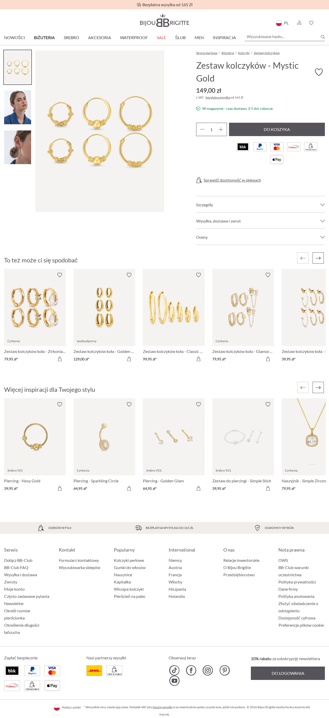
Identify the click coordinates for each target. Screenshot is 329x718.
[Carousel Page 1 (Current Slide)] (17, 67)
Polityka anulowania (296, 596)
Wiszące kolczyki (129, 589)
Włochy (175, 581)
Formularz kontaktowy (79, 560)
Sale (161, 37)
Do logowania (288, 673)
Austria (175, 567)
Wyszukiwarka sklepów (79, 567)
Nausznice (123, 574)
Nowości (14, 37)
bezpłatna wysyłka (218, 97)
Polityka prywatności (297, 581)
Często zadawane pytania (26, 596)
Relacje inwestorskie (241, 560)
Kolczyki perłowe (129, 560)
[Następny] (318, 258)
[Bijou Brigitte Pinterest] (224, 670)
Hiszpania (177, 589)
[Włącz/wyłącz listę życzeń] (319, 72)
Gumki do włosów (129, 567)
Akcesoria (99, 37)
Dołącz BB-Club (18, 560)
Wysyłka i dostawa (20, 574)
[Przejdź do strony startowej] (164, 20)
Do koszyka (277, 129)
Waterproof (134, 37)
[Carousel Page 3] (17, 147)
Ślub (180, 37)
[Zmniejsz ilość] (202, 129)
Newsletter (14, 603)
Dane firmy (288, 589)
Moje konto (14, 589)
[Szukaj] (323, 37)
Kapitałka (122, 581)
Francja (175, 574)
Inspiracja (224, 37)
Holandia (177, 596)
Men (199, 37)
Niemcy (175, 560)
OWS (283, 560)
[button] (299, 23)
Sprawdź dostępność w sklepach (232, 180)
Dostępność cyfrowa (296, 617)
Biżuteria (44, 37)
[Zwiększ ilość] (221, 129)
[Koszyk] (323, 23)
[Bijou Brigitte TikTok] (174, 670)
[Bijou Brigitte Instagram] (208, 670)
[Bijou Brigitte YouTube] (174, 681)
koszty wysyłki (162, 707)
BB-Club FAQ (16, 567)
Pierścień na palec (129, 596)
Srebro (71, 37)
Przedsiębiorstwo (239, 574)
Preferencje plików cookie (301, 625)
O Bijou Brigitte (237, 567)
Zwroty (10, 581)
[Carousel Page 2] (17, 107)
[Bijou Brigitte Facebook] (191, 670)
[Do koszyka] (59, 359)
